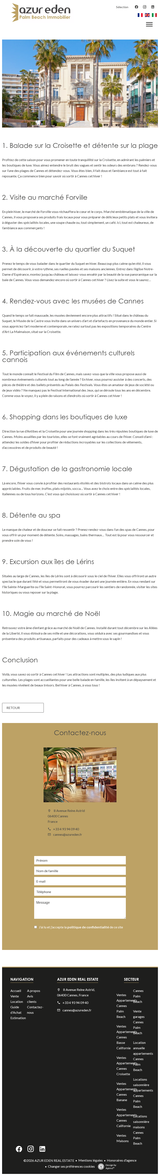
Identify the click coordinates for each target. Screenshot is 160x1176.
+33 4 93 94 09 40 (66, 829)
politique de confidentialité (88, 927)
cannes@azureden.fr (67, 834)
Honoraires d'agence (121, 1160)
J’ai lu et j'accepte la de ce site (81, 927)
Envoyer (55, 939)
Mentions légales (90, 1160)
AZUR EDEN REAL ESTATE (77, 979)
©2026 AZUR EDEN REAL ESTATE (49, 1160)
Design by (111, 1166)
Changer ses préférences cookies (71, 1166)
